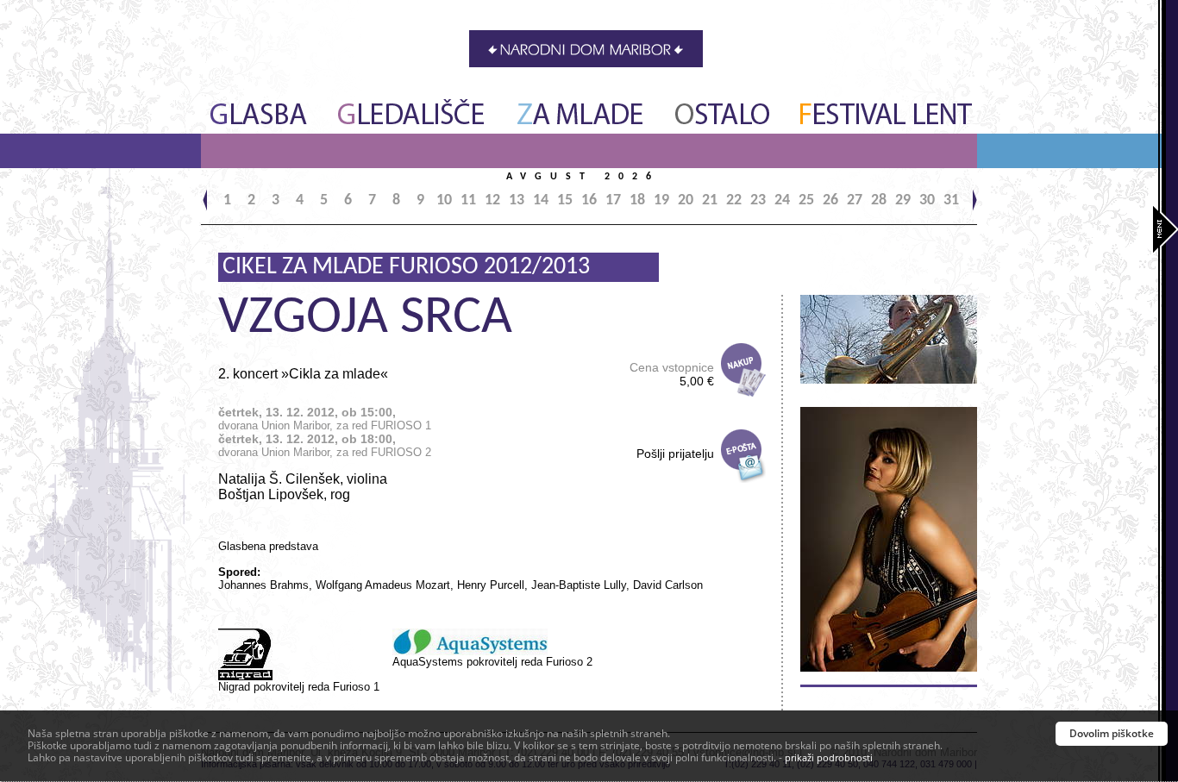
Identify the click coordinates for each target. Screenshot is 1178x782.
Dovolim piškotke (1111, 733)
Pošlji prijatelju (675, 453)
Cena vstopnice (672, 374)
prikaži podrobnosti (829, 757)
